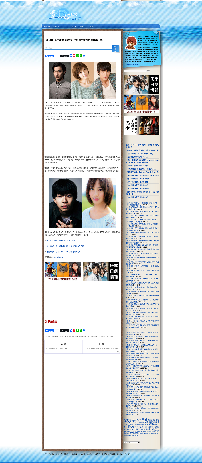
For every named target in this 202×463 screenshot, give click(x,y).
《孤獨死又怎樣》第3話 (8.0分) (137, 166)
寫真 (151, 422)
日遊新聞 (112, 454)
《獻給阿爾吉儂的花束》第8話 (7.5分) (56, 348)
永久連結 (110, 336)
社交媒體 (82, 454)
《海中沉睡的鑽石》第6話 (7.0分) (137, 188)
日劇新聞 (55, 336)
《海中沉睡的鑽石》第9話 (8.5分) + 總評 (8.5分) (142, 175)
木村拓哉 (138, 426)
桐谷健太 (132, 429)
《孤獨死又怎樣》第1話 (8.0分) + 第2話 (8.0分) (142, 172)
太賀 (73, 336)
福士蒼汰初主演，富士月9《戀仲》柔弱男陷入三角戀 (65, 246)
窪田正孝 (147, 431)
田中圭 (148, 429)
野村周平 (94, 336)
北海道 (130, 422)
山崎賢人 (131, 424)
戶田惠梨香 (145, 424)
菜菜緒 (140, 433)
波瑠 (140, 429)
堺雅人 (137, 422)
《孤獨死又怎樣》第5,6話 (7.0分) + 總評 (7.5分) (142, 150)
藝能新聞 (55, 25)
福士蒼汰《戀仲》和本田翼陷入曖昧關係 (61, 240)
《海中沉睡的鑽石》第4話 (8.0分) (137, 197)
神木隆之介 (129, 431)
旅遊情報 (64, 25)
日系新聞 (51, 454)
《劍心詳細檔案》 (132, 65)
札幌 (148, 427)
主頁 (47, 25)
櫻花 (137, 429)
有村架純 (129, 426)
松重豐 (127, 429)
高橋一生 (131, 435)
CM (139, 419)
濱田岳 (144, 429)
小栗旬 (156, 422)
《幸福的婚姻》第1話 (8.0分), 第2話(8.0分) (141, 169)
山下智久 (126, 424)
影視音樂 (105, 454)
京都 (144, 419)
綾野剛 (126, 433)
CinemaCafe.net (58, 257)
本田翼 (81, 336)
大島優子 (141, 422)
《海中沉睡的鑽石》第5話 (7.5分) (137, 185)
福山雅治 (141, 431)
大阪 (146, 422)
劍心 (50, 48)
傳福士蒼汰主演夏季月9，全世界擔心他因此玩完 (63, 252)
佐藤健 (150, 420)
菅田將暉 (134, 433)
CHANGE (74, 454)
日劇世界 (72, 25)
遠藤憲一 (153, 433)
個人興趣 (120, 454)
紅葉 (151, 431)
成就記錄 (89, 454)
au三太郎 (134, 420)
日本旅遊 (89, 25)
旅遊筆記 (97, 454)
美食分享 (98, 25)
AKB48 (127, 419)
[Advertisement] (100, 138)
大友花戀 (68, 336)
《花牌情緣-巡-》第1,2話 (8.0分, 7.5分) (139, 154)
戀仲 (76, 336)
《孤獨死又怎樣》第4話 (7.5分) (137, 157)
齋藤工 (137, 435)
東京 (152, 427)
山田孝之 (137, 424)
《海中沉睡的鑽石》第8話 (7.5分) (137, 179)
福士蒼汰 (87, 336)
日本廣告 (81, 25)
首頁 (45, 454)
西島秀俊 (147, 433)
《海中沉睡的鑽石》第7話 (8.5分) (137, 182)
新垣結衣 (153, 424)
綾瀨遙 (156, 431)
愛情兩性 (66, 454)
